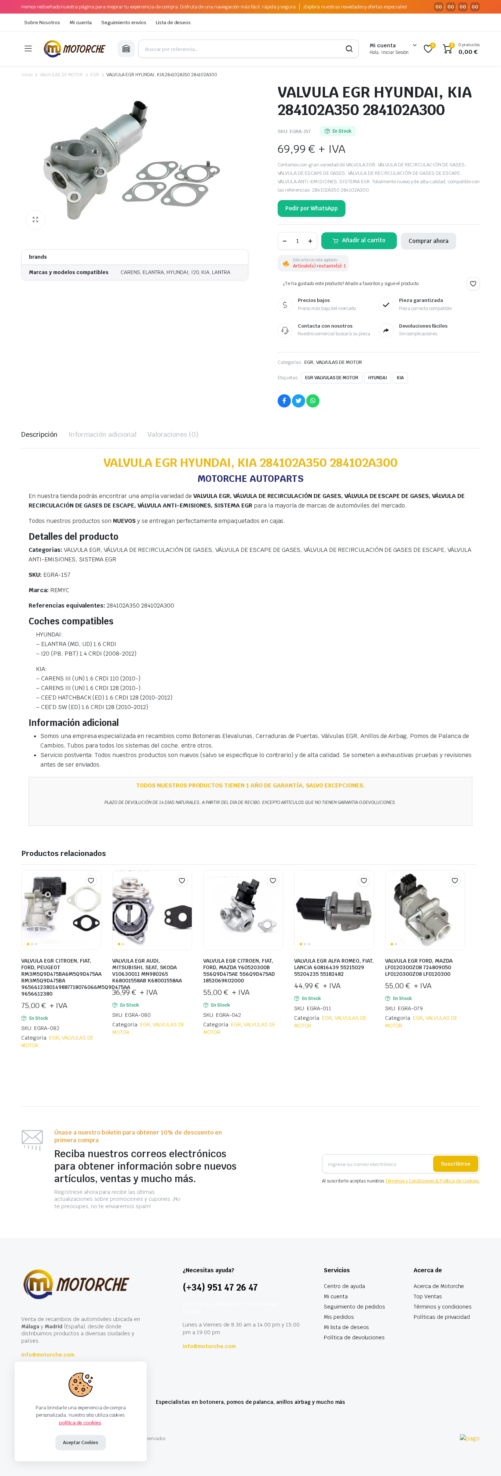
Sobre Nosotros (42, 22)
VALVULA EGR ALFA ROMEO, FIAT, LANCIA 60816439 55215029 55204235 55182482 (334, 967)
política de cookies (80, 1423)
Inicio (26, 75)
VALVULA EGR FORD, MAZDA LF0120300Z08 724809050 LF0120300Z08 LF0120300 (419, 967)
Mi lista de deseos (346, 1327)
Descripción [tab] (39, 434)
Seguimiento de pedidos (354, 1306)
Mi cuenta (81, 22)
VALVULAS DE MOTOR (61, 75)
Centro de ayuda (344, 1286)
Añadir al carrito (363, 240)
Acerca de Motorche (439, 1286)
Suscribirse (456, 1163)
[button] (35, 220)
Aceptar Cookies (80, 1443)
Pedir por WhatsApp (311, 208)
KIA (400, 378)
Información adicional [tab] (102, 434)
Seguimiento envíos (123, 22)
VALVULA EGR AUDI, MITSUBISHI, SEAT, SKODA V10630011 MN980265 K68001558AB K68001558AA (147, 970)
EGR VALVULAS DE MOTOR (331, 378)
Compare (94, 895)
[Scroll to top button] (484, 1459)
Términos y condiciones (443, 1306)
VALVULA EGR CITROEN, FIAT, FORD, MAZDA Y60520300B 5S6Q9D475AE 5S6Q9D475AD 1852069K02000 (239, 970)
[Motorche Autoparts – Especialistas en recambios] (75, 49)
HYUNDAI (377, 378)
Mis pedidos (339, 1317)
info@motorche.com (47, 1354)
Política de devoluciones (354, 1337)
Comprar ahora (429, 240)
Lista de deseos (173, 22)
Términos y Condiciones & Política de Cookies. (432, 1181)
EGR (94, 75)
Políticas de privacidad (442, 1317)
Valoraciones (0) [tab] (172, 434)
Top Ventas (428, 1296)
